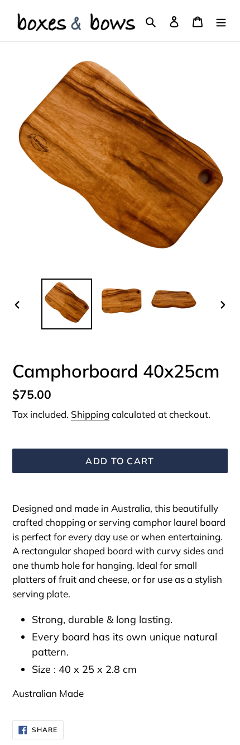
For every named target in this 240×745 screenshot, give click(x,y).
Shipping (90, 414)
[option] (67, 304)
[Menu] (221, 20)
